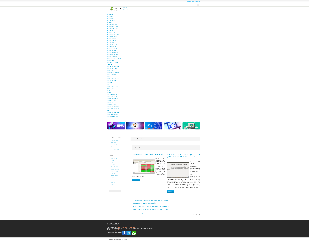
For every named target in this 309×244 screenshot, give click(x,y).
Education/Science (116, 144)
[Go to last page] (149, 212)
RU (193, 5)
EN (198, 5)
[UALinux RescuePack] (191, 125)
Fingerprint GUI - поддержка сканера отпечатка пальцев (150, 200)
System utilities (115, 169)
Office (112, 162)
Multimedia (114, 158)
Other (112, 177)
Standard (113, 164)
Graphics (113, 160)
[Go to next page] (146, 212)
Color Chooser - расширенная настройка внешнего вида (150, 209)
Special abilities (115, 167)
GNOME (113, 182)
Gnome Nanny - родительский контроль (148, 154)
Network (113, 180)
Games (113, 147)
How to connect (115, 149)
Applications (114, 142)
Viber (118, 227)
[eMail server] (153, 125)
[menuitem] (124, 7)
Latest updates (114, 140)
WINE (112, 184)
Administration (114, 175)
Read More (136, 180)
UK (189, 5)
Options (113, 173)
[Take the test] (172, 125)
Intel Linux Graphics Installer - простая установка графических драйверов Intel (183, 156)
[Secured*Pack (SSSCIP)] (116, 125)
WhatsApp (124, 227)
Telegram (133, 227)
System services (115, 171)
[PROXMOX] (135, 125)
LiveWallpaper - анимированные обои (144, 203)
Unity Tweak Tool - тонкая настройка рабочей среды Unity (151, 206)
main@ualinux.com (118, 230)
